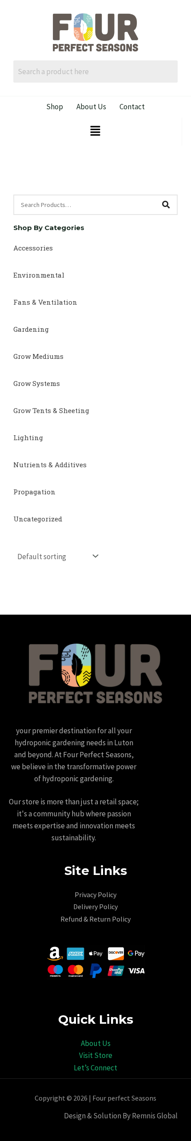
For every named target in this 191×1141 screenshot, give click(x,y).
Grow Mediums (38, 356)
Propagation (34, 491)
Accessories (33, 247)
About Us (96, 1043)
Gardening (31, 329)
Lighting (28, 437)
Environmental (38, 274)
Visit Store (95, 1055)
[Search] (166, 204)
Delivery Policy (95, 906)
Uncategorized (37, 518)
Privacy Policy (95, 894)
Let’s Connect (95, 1068)
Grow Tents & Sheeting (51, 410)
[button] (95, 131)
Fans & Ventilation (45, 302)
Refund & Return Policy (95, 918)
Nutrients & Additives (50, 464)
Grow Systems (36, 383)
